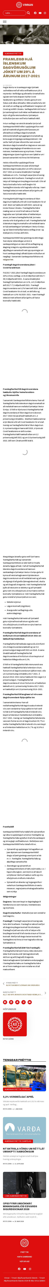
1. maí (7, 1196)
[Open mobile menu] (4, 22)
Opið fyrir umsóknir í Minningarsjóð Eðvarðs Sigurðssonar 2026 (20, 1206)
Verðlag (26, 1089)
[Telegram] (23, 1002)
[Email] (30, 1002)
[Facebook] (5, 1002)
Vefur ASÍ (24, 1261)
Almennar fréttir (13, 54)
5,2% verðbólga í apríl (18, 1097)
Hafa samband (24, 1257)
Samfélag (26, 1141)
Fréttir (24, 1252)
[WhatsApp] (17, 1002)
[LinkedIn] (11, 1002)
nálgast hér (8, 260)
